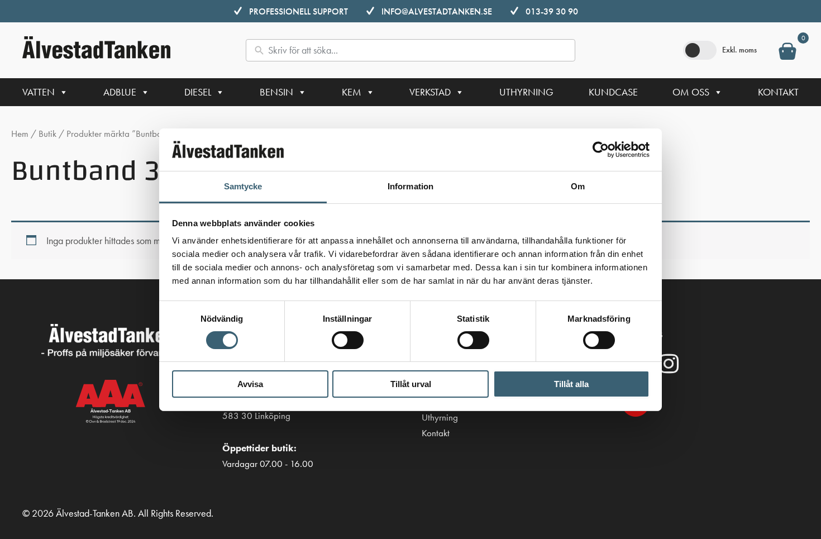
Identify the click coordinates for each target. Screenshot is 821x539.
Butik (47, 134)
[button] (669, 364)
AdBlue (119, 91)
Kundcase (613, 91)
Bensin (276, 91)
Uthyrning (526, 91)
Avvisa (250, 384)
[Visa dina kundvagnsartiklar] (787, 53)
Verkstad (430, 91)
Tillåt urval (410, 384)
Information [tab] (410, 186)
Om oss (690, 91)
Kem (351, 91)
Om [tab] (578, 186)
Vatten (38, 91)
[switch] (348, 340)
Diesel (197, 91)
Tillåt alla (571, 384)
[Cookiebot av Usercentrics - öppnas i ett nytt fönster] (601, 149)
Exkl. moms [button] (739, 50)
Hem (19, 134)
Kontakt (778, 91)
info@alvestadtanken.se (436, 11)
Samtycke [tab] (243, 186)
